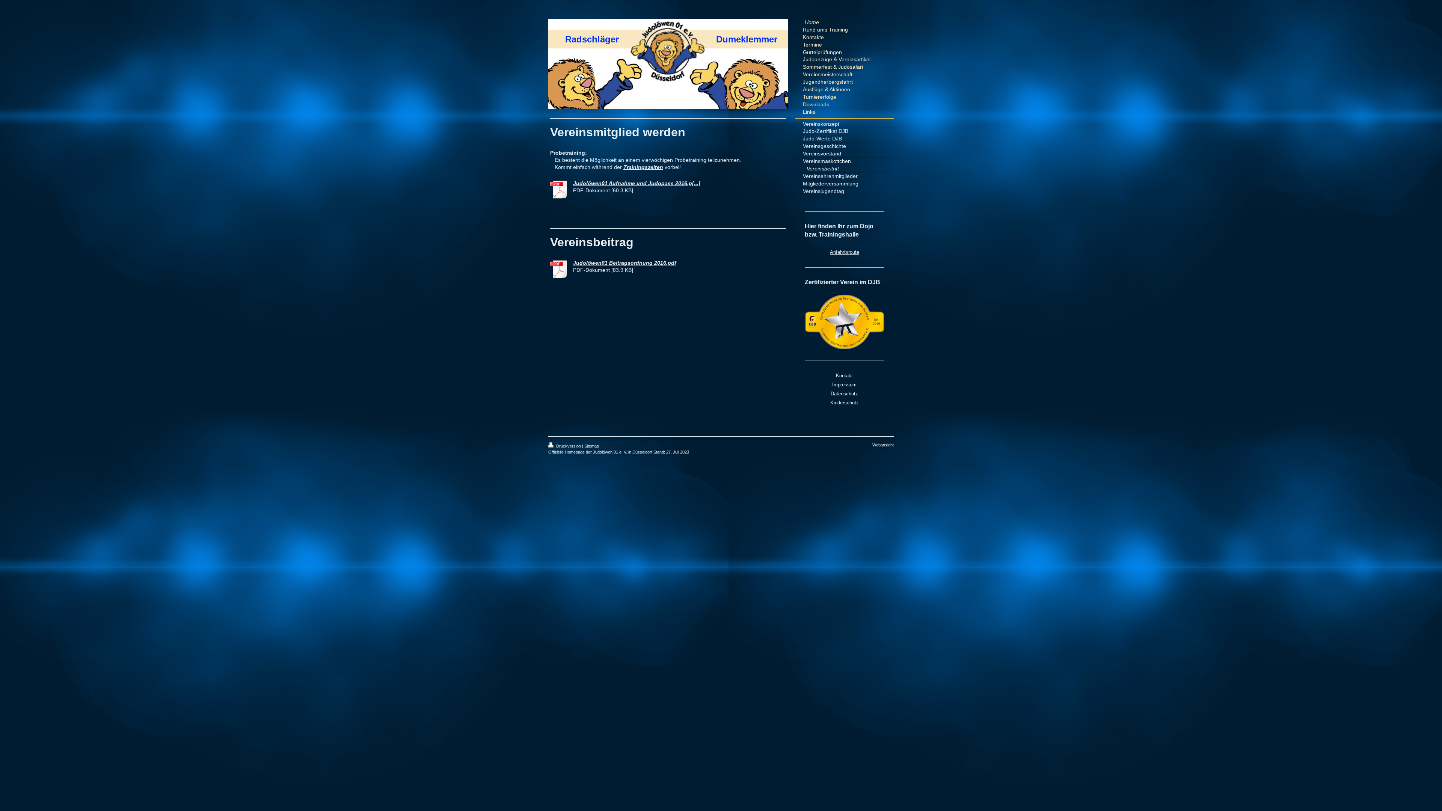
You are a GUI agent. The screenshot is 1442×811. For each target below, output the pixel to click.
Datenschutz (844, 393)
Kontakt (844, 375)
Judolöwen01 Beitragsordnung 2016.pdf (624, 263)
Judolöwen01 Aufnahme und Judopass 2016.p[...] (636, 183)
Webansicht (883, 445)
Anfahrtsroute (844, 252)
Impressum (844, 384)
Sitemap (591, 446)
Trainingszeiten (643, 167)
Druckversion (568, 446)
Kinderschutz (844, 403)
